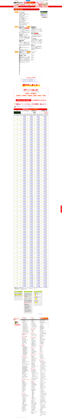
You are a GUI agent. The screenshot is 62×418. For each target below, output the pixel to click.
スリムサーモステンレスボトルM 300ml (43, 370)
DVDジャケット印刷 (33, 407)
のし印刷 (23, 391)
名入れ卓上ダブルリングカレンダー (26, 330)
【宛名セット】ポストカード (34, 338)
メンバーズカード (23, 392)
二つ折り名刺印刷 (41, 335)
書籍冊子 (24, 372)
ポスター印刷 (32, 355)
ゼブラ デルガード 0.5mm (42, 373)
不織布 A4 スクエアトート (42, 361)
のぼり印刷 (32, 385)
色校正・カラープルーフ (24, 394)
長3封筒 (32, 398)
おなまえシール (32, 387)
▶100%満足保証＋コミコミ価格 (43, 2)
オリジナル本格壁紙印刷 (34, 384)
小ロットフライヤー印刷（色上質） (43, 333)
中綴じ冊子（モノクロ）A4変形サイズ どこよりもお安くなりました (30, 81)
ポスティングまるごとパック (24, 409)
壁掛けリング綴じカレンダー (25, 325)
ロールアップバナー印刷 (33, 325)
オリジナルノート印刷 (24, 374)
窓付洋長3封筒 (33, 393)
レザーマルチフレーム (42, 406)
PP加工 (24, 398)
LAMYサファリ (41, 408)
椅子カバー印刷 (33, 367)
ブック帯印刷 (23, 360)
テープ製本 (41, 325)
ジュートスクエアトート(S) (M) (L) (43, 366)
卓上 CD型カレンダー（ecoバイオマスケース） (35, 375)
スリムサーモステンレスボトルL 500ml (43, 372)
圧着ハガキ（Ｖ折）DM (33, 350)
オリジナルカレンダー (42, 385)
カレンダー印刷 (23, 322)
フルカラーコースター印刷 (42, 339)
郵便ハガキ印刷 (41, 341)
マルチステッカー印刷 (33, 327)
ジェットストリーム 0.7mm (42, 375)
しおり (32, 322)
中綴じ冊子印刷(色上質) (42, 328)
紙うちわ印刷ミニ (23, 320)
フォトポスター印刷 (33, 357)
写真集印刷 (23, 377)
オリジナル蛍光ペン (41, 395)
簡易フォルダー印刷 (33, 405)
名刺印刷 (32, 330)
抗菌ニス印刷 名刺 (24, 351)
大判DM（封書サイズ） (33, 353)
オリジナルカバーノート (42, 396)
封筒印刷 (33, 390)
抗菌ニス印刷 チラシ (24, 346)
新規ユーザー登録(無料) (39, 0)
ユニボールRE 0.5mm (42, 377)
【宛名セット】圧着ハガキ (33, 341)
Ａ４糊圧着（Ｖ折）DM (33, 352)
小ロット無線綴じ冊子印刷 (42, 322)
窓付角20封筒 (33, 397)
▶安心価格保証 (41, 1)
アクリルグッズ (41, 353)
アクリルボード (41, 354)
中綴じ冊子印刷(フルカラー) (42, 326)
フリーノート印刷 (33, 408)
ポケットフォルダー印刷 (33, 403)
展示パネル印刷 (32, 359)
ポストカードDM (32, 348)
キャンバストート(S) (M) (42, 362)
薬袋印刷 (32, 400)
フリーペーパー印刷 (25, 365)
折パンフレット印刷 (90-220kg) (25, 376)
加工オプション (43, 15)
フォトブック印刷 (23, 358)
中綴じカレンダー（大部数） (43, 386)
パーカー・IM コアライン (42, 380)
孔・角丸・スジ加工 (24, 396)
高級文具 (41, 410)
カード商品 (25, 379)
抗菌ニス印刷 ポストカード (25, 354)
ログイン (32, 0)
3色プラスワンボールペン (42, 391)
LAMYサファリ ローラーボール (43, 378)
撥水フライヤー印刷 (24, 341)
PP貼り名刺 (24, 401)
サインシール (41, 348)
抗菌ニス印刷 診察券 (24, 348)
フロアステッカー (41, 352)
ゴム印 (32, 382)
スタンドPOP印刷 (33, 362)
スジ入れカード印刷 (24, 384)
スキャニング (42, 14)
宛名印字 (23, 403)
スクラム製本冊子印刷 (25, 371)
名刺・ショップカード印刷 (33, 334)
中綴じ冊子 (32, 320)
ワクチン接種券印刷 (41, 343)
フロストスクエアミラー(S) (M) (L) (43, 382)
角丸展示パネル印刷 (33, 360)
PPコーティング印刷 (24, 389)
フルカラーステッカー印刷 (33, 326)
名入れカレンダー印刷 (24, 326)
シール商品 (41, 345)
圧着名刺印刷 (23, 381)
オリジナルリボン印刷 (33, 389)
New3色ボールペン (42, 392)
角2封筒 (32, 394)
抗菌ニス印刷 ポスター (25, 353)
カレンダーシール (41, 350)
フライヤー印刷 (32, 329)
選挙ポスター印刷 (33, 363)
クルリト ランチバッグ (42, 364)
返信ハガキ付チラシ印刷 (24, 342)
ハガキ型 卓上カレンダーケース (35, 372)
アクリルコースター (41, 357)
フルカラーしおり (33, 413)
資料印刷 (43, 323)
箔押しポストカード (33, 346)
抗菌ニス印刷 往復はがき (25, 352)
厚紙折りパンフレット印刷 (33, 412)
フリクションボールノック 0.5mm (43, 393)
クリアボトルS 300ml (42, 367)
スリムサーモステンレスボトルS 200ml (43, 369)
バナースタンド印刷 (33, 365)
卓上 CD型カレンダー (34, 374)
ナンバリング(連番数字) (24, 404)
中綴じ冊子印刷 (24, 366)
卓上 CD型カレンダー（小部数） (34, 378)
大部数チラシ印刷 (23, 337)
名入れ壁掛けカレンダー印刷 (25, 327)
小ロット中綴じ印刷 (24, 375)
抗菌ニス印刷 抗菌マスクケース (25, 347)
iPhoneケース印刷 (33, 410)
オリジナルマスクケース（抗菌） (43, 401)
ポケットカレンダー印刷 (33, 369)
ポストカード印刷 (41, 336)
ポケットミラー (41, 381)
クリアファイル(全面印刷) (42, 320)
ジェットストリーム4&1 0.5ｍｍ (43, 414)
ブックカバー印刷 (23, 359)
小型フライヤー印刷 (24, 340)
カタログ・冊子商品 (24, 356)
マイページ (34, 0)
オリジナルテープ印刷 (33, 388)
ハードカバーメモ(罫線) (42, 398)
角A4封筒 (33, 395)
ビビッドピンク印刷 (33, 328)
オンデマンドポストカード (24, 382)
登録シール (41, 347)
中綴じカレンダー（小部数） (43, 387)
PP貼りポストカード (24, 399)
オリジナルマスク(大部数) (42, 400)
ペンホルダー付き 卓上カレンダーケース (35, 373)
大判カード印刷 (23, 387)
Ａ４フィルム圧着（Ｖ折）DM (34, 351)
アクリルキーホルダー (42, 355)
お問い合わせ (28, 0)
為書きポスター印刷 (33, 364)
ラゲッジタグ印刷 (41, 338)
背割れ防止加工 (23, 408)
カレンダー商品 (32, 368)
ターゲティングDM (24, 411)
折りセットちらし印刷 (24, 339)
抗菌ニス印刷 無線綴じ (25, 349)
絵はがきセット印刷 (33, 339)
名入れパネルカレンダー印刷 (25, 331)
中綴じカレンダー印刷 (25, 323)
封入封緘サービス (23, 407)
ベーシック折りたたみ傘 (42, 403)
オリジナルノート (41, 388)
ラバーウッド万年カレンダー (43, 405)
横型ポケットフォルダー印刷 (34, 402)
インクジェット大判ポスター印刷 (34, 358)
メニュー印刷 (41, 340)
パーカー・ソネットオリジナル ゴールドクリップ (43, 379)
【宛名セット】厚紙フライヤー (34, 344)
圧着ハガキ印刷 (32, 340)
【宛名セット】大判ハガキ (33, 343)
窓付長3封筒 (33, 392)
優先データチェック (24, 406)
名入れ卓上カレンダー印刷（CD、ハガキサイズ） (25, 328)
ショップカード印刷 (24, 386)
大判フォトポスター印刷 (33, 323)
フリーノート (41, 390)
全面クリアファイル (42, 383)
